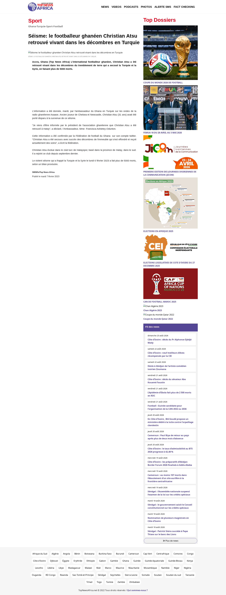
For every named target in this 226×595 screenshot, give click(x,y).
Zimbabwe (134, 582)
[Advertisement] (84, 91)
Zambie (121, 582)
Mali (98, 567)
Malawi (88, 567)
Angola (66, 553)
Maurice (120, 567)
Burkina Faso (105, 553)
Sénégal (102, 575)
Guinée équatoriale (154, 560)
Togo (99, 582)
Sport (35, 21)
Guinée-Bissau (175, 560)
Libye (61, 567)
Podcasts (131, 6)
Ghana (125, 560)
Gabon (102, 560)
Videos (116, 6)
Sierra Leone (131, 575)
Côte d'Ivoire (39, 560)
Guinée (136, 560)
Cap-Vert (147, 553)
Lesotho (39, 567)
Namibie (165, 567)
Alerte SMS (162, 6)
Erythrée (78, 560)
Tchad (89, 582)
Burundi (120, 553)
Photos (146, 6)
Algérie (55, 553)
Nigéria (187, 567)
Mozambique (150, 567)
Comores (178, 553)
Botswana (89, 553)
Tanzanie (189, 575)
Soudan (158, 575)
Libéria (50, 567)
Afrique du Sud (39, 553)
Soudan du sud (173, 575)
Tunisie (109, 582)
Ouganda (36, 575)
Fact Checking (184, 6)
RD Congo (51, 575)
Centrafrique (162, 553)
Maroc (108, 567)
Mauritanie (133, 567)
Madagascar (74, 567)
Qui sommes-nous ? (137, 590)
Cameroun (133, 553)
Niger (176, 567)
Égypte (65, 560)
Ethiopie (91, 560)
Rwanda (64, 575)
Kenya (190, 560)
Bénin (77, 553)
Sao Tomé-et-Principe (83, 575)
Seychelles (115, 575)
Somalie (146, 575)
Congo (190, 553)
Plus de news (171, 540)
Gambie (114, 560)
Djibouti (54, 560)
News (105, 6)
